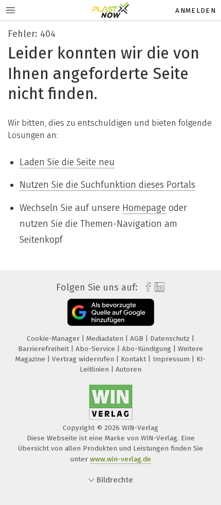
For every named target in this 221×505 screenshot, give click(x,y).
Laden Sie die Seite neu (67, 162)
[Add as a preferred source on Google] (110, 312)
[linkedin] (158, 287)
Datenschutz (171, 338)
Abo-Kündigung (147, 348)
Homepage (144, 207)
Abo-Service (96, 348)
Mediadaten (105, 338)
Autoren (128, 369)
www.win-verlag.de (120, 459)
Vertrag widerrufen (84, 359)
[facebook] (146, 287)
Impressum (172, 359)
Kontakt (134, 359)
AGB (137, 338)
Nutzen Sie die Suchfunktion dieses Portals (107, 184)
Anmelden (195, 10)
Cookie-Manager (54, 338)
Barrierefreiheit (44, 348)
